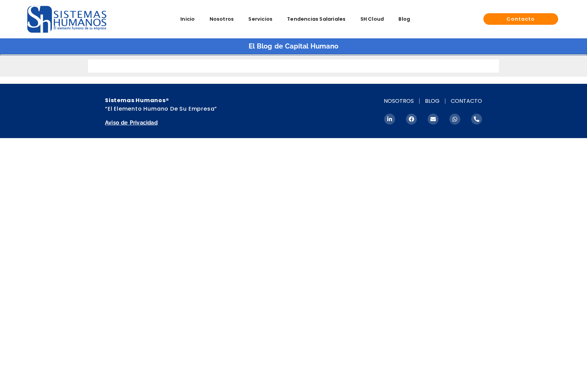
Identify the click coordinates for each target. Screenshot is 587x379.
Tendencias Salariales (316, 19)
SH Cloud (372, 19)
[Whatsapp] (454, 119)
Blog (404, 19)
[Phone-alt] (476, 119)
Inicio (187, 19)
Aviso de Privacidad (131, 122)
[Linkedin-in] (389, 119)
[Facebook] (411, 119)
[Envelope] (433, 119)
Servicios (260, 19)
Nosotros (222, 19)
